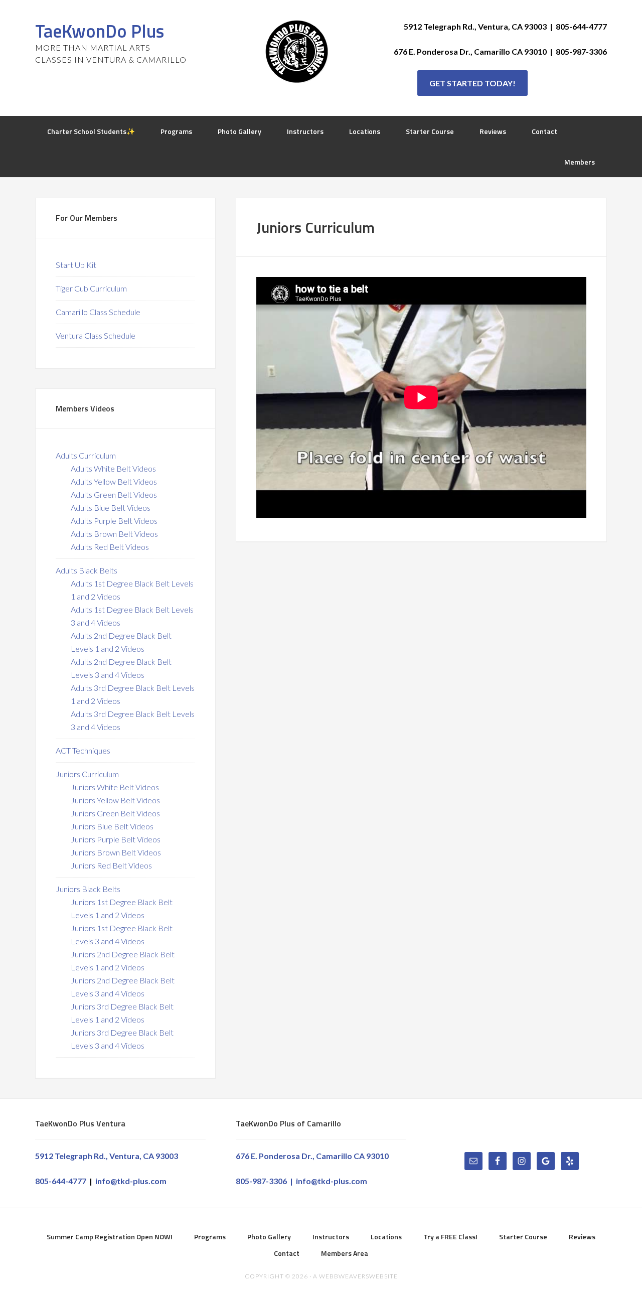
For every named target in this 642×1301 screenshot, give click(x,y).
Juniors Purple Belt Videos (115, 839)
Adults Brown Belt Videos (114, 533)
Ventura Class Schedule (95, 335)
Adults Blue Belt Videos (110, 507)
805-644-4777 (60, 1181)
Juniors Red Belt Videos (111, 865)
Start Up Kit (76, 264)
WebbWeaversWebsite (358, 1276)
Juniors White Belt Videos (115, 787)
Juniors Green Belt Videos (115, 813)
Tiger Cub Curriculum (91, 288)
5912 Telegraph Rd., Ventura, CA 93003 (106, 1156)
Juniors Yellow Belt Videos (115, 800)
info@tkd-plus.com (131, 1181)
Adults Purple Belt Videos (114, 520)
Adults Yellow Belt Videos (114, 481)
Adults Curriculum (86, 455)
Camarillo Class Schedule (98, 312)
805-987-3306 (261, 1181)
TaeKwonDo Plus (99, 31)
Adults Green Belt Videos (114, 494)
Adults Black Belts (86, 570)
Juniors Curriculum (87, 774)
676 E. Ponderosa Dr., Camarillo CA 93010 (312, 1156)
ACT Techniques (83, 750)
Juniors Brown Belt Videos (116, 852)
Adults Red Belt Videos (110, 546)
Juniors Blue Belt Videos (112, 826)
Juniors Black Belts (88, 889)
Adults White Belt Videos (113, 468)
